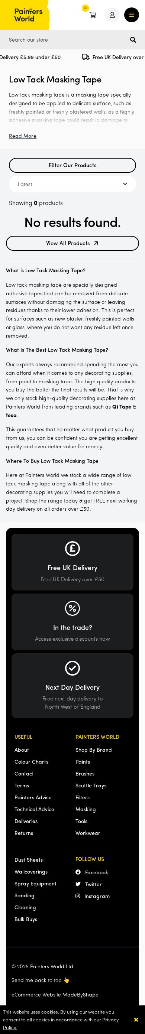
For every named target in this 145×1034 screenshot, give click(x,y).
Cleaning (25, 907)
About (21, 749)
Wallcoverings (31, 871)
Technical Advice (34, 809)
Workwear (87, 832)
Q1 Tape (121, 406)
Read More (22, 135)
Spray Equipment (35, 883)
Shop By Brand (93, 749)
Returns (23, 832)
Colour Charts (31, 761)
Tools (81, 821)
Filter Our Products (73, 165)
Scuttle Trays (90, 785)
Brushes (84, 773)
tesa (11, 415)
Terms (21, 785)
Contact (24, 773)
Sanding (24, 895)
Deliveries (26, 821)
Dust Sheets (28, 859)
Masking (85, 809)
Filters (82, 797)
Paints (82, 761)
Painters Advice (33, 797)
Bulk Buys (25, 919)
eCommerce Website (55, 994)
